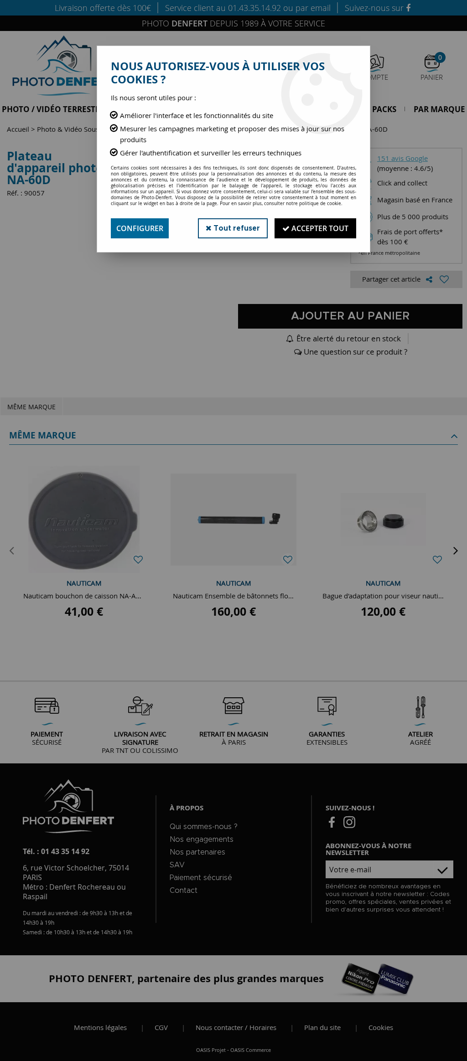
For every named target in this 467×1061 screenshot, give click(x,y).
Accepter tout (319, 228)
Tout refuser (236, 228)
